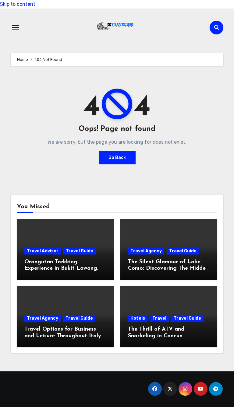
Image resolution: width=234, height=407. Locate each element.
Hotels (137, 318)
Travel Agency (146, 251)
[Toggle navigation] (15, 27)
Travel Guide (79, 251)
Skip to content (17, 4)
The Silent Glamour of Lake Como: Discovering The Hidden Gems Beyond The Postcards (168, 268)
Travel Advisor (42, 251)
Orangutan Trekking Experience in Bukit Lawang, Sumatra (61, 268)
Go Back (117, 157)
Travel (159, 318)
